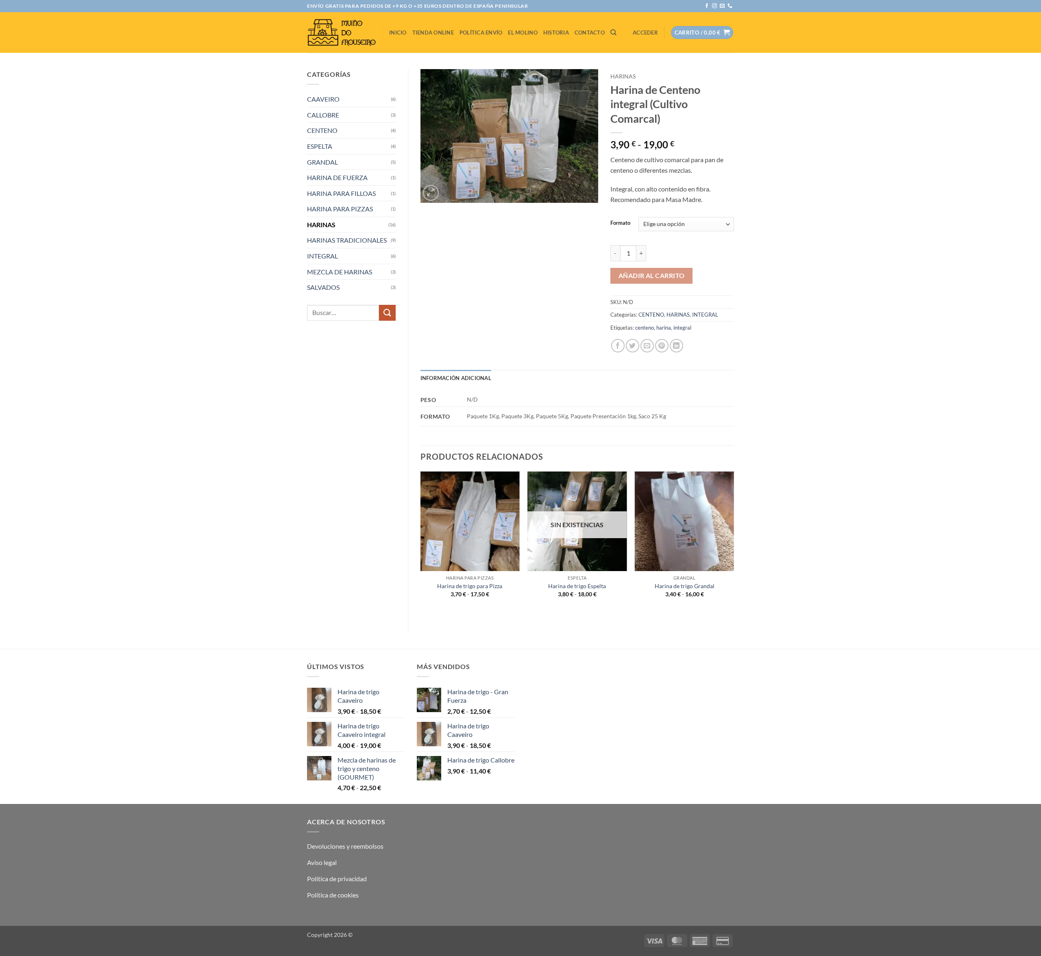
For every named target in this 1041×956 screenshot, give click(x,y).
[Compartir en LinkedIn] (676, 345)
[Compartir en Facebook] (618, 345)
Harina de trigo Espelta (577, 585)
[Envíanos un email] (722, 6)
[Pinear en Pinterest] (662, 345)
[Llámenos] (729, 6)
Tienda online (433, 32)
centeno (644, 327)
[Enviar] (387, 313)
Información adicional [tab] (455, 378)
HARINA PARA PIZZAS (340, 209)
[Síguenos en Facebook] (706, 6)
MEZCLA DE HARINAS (339, 272)
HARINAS (321, 224)
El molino (522, 32)
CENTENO (322, 130)
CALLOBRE (323, 115)
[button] (645, 32)
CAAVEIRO (323, 99)
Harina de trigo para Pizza (469, 585)
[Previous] (421, 545)
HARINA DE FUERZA (337, 177)
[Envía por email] (647, 345)
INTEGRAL (322, 256)
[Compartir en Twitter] (632, 345)
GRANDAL (322, 162)
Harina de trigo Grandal (684, 585)
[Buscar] (613, 32)
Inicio (398, 32)
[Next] (733, 545)
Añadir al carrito (652, 275)
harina (663, 327)
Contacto (590, 32)
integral (682, 327)
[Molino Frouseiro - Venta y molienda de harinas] (342, 32)
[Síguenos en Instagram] (714, 6)
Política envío (481, 32)
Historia (556, 32)
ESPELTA (319, 146)
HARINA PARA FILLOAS (341, 193)
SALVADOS (323, 287)
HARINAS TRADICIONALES (347, 240)
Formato (620, 223)
